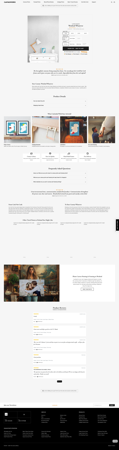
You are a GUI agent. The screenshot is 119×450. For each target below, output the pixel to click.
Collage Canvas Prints (83, 420)
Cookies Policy (44, 422)
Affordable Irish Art (8, 431)
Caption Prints (63, 431)
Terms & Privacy (63, 420)
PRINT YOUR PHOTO (87, 289)
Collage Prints (60, 2)
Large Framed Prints (83, 433)
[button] (117, 225)
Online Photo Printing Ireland (10, 435)
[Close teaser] (115, 231)
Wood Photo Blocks (49, 2)
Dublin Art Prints (7, 433)
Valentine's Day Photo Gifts (66, 436)
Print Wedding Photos (83, 435)
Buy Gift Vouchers (45, 420)
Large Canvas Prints (64, 433)
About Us (43, 415)
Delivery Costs (63, 415)
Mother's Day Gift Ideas (103, 433)
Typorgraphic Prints (102, 422)
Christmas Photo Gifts (102, 431)
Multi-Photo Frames (102, 415)
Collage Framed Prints (83, 422)
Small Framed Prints (8, 436)
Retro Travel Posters (73, 2)
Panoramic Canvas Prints (28, 435)
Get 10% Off (62, 418)
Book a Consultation (45, 418)
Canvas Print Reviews (46, 431)
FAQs (61, 417)
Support (94, 2)
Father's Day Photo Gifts (28, 433)
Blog (42, 417)
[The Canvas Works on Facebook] (24, 414)
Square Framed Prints (46, 436)
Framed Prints (37, 2)
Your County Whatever (102, 420)
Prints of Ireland (101, 435)
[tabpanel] (59, 348)
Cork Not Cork (84, 2)
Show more (59, 381)
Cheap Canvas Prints (83, 431)
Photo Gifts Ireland (64, 435)
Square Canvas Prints (27, 436)
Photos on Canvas (45, 435)
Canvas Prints (26, 2)
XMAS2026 (62, 422)
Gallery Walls (44, 433)
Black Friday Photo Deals (28, 431)
